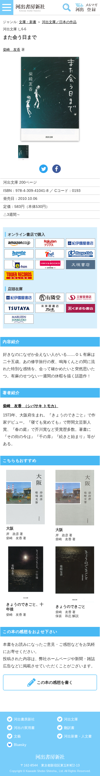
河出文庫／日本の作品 (59, 22)
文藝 (17, 736)
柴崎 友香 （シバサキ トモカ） (30, 406)
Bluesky (20, 745)
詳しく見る (25, 506)
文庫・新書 (27, 22)
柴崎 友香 (11, 50)
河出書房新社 (24, 719)
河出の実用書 (24, 728)
